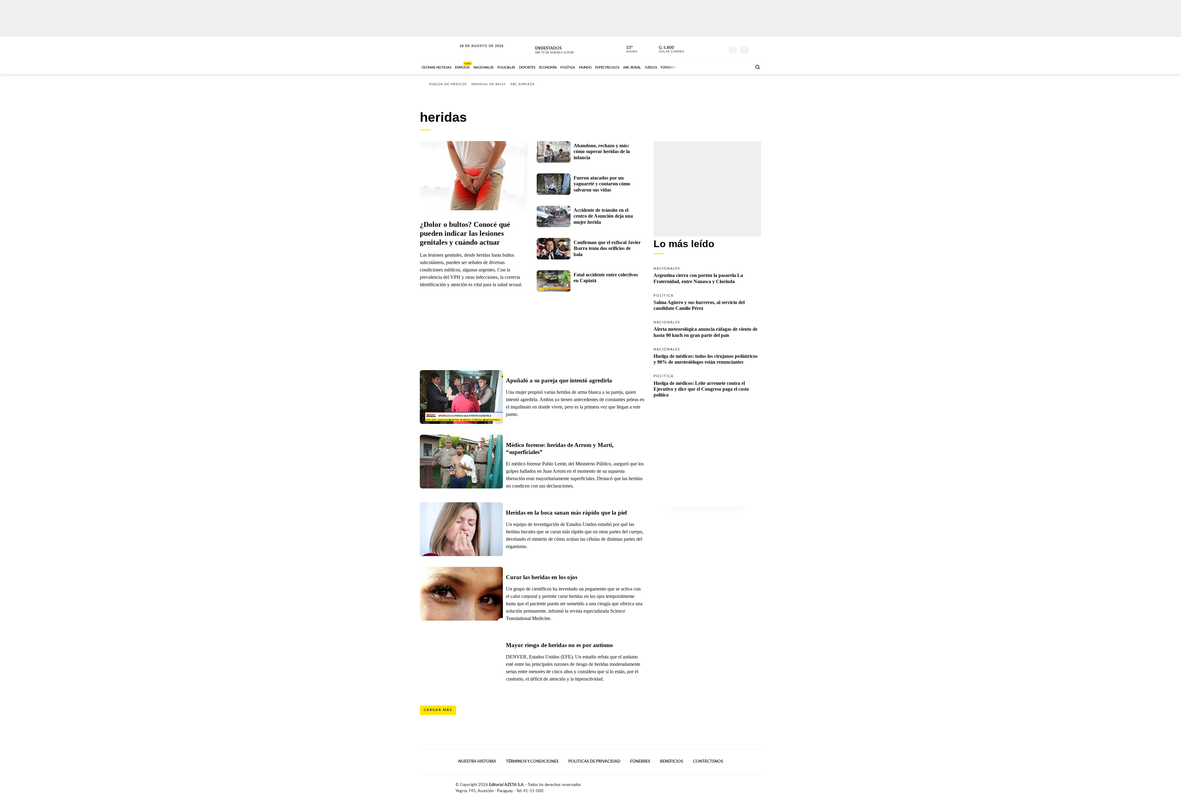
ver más (628, 49)
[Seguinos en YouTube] (710, 49)
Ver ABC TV (566, 49)
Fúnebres (640, 761)
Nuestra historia (477, 761)
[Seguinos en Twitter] (701, 49)
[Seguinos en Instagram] (720, 49)
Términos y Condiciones (532, 761)
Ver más (707, 274)
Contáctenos (708, 761)
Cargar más (438, 710)
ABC (439, 49)
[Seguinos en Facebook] (692, 49)
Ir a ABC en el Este (476, 51)
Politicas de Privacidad (594, 761)
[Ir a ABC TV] (697, 66)
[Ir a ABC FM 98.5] (739, 66)
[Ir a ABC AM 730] (714, 66)
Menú (756, 49)
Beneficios (671, 761)
